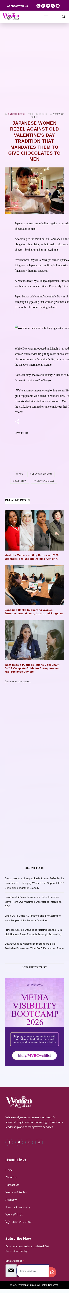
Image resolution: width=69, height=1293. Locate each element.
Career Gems (16, 114)
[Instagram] (43, 6)
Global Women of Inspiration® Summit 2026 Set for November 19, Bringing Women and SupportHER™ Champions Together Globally (34, 883)
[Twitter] (19, 1142)
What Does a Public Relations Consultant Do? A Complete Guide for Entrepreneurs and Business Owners (32, 668)
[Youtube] (58, 6)
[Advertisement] (34, 67)
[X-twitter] (53, 6)
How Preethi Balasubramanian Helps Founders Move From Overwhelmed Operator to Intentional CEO (33, 902)
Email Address (15, 1260)
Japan (19, 474)
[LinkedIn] (29, 1142)
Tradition (19, 480)
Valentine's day (43, 480)
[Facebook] (38, 6)
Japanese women (41, 474)
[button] (46, 16)
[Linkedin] (48, 6)
